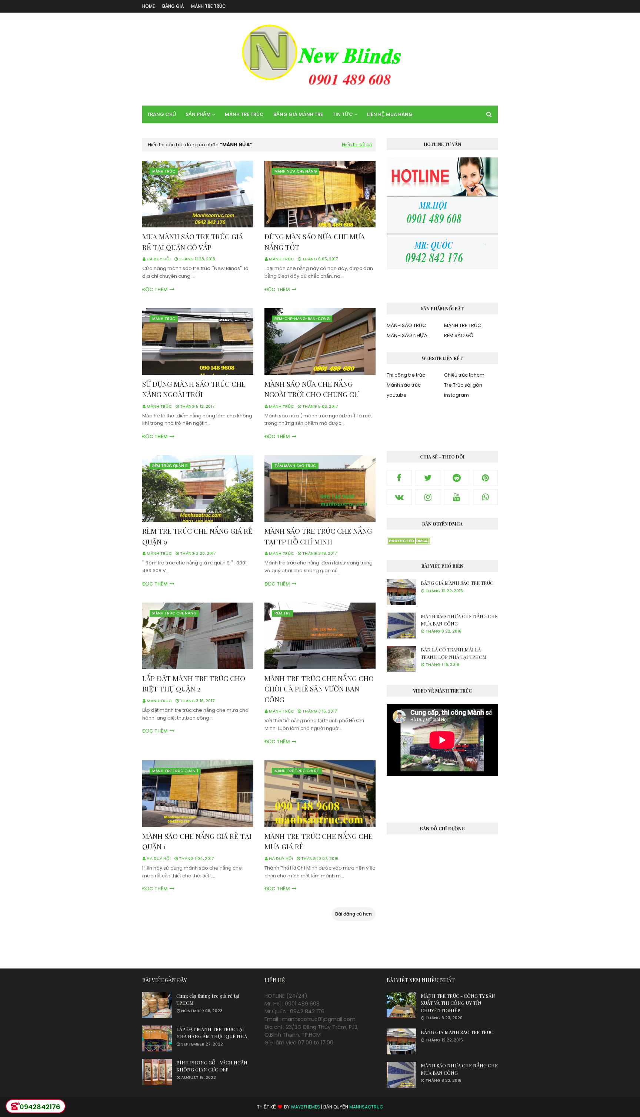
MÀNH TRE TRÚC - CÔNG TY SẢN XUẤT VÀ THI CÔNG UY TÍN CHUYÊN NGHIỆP (458, 1003)
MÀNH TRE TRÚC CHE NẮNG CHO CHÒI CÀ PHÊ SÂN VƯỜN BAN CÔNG (319, 688)
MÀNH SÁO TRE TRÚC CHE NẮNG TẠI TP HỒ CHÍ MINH (318, 536)
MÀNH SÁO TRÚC (406, 325)
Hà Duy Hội (159, 259)
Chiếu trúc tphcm (464, 375)
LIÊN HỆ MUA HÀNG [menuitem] (390, 114)
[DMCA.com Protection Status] (409, 543)
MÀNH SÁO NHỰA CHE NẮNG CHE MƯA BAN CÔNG (459, 620)
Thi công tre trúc (406, 375)
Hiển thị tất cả (357, 144)
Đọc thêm (155, 289)
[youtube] (456, 497)
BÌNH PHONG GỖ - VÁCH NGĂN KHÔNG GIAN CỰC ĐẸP (211, 1066)
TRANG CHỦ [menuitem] (161, 114)
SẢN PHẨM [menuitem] (198, 114)
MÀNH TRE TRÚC (208, 6)
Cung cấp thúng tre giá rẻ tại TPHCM (207, 999)
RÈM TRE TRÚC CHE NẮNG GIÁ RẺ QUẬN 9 (197, 536)
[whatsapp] (485, 497)
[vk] (399, 497)
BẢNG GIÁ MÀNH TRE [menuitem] (298, 114)
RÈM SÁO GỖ (458, 335)
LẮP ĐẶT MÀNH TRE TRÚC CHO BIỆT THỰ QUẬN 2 (193, 683)
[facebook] (399, 478)
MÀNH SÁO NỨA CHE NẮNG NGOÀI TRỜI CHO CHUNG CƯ (311, 389)
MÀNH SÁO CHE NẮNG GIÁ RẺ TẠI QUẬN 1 (196, 841)
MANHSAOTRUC (366, 1107)
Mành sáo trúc (404, 385)
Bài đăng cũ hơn (353, 914)
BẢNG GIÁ (173, 6)
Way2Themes (305, 1107)
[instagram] (428, 497)
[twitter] (428, 478)
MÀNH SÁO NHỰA (407, 335)
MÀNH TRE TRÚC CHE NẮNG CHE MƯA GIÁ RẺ (318, 841)
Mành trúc (281, 259)
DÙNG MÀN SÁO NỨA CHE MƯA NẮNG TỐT (314, 241)
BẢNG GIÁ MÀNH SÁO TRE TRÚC (457, 583)
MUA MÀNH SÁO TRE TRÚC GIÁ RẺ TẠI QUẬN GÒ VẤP (192, 241)
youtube (397, 395)
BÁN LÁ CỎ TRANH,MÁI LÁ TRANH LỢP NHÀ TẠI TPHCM (454, 653)
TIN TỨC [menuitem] (343, 114)
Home (148, 6)
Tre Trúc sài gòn (463, 385)
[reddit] (456, 478)
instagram (456, 395)
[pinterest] (485, 478)
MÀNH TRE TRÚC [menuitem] (244, 114)
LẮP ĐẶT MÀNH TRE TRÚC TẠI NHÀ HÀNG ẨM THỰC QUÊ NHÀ (211, 1033)
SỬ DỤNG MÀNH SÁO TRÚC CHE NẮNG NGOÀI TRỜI (194, 389)
